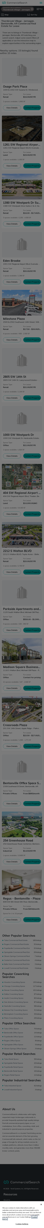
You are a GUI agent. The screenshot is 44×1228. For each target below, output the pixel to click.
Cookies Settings (22, 1224)
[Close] (41, 1204)
